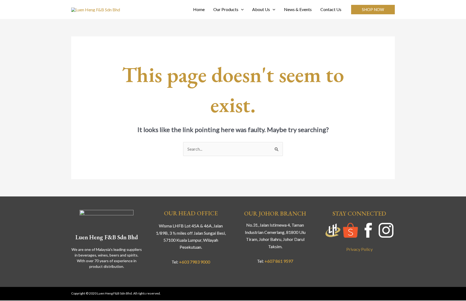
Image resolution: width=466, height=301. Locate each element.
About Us (261, 9)
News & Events (298, 9)
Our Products (225, 9)
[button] (373, 9)
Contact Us (330, 9)
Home (199, 9)
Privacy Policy (359, 249)
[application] (241, 9)
